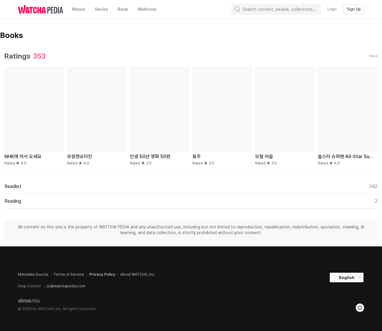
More (373, 56)
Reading (191, 201)
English (347, 277)
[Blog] (360, 307)
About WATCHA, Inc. (137, 274)
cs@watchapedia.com (65, 286)
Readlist (191, 186)
